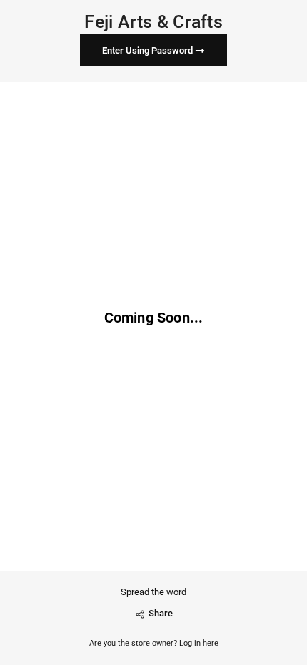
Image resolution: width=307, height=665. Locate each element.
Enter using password (148, 50)
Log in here (198, 643)
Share (161, 613)
